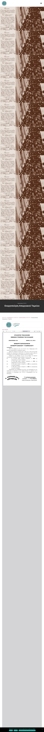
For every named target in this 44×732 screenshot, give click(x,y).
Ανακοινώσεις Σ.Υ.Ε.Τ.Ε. (22, 303)
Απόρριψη (15, 730)
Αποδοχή (11, 730)
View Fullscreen (5, 329)
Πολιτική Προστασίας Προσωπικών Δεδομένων (27, 730)
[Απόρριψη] (42, 729)
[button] (41, 3)
